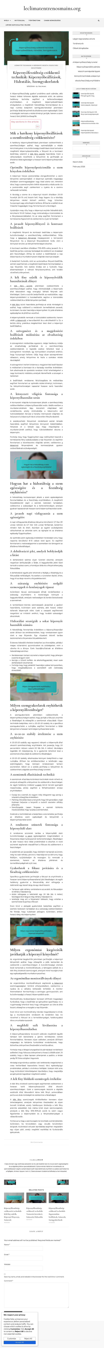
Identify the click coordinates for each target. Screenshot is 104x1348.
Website (7, 1264)
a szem (38, 785)
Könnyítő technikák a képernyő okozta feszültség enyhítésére (87, 78)
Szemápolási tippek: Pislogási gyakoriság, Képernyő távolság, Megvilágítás (87, 95)
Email (6, 1254)
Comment (8, 1281)
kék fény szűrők (37, 154)
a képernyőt (21, 320)
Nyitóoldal (20, 20)
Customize (11, 1339)
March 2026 (77, 162)
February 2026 (79, 167)
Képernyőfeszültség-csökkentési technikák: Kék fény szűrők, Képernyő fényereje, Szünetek (13, 1214)
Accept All (20, 1342)
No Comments (36, 1142)
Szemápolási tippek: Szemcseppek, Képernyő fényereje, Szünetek (89, 104)
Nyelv (6, 20)
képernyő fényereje (27, 238)
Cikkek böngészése (52, 20)
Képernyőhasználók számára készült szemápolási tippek (88, 69)
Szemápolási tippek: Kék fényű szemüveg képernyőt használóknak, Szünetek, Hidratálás (90, 113)
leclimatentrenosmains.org (52, 8)
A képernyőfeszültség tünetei (85, 62)
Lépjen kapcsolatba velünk (18, 25)
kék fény (16, 305)
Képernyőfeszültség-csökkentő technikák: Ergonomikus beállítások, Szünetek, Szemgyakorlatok (57, 1214)
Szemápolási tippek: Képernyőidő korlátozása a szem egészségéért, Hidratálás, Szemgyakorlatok (89, 132)
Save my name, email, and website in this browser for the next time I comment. (34, 1277)
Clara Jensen (42, 86)
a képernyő (57, 983)
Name (7, 1245)
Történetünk (34, 20)
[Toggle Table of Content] (36, 126)
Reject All (28, 1339)
